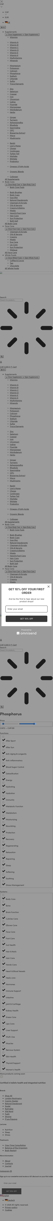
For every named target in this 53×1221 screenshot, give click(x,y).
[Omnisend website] (26, 631)
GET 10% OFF (26, 618)
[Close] (49, 587)
